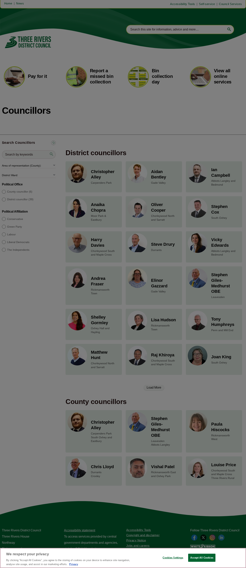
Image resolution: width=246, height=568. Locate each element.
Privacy (73, 564)
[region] (123, 558)
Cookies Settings (173, 557)
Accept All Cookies (201, 557)
